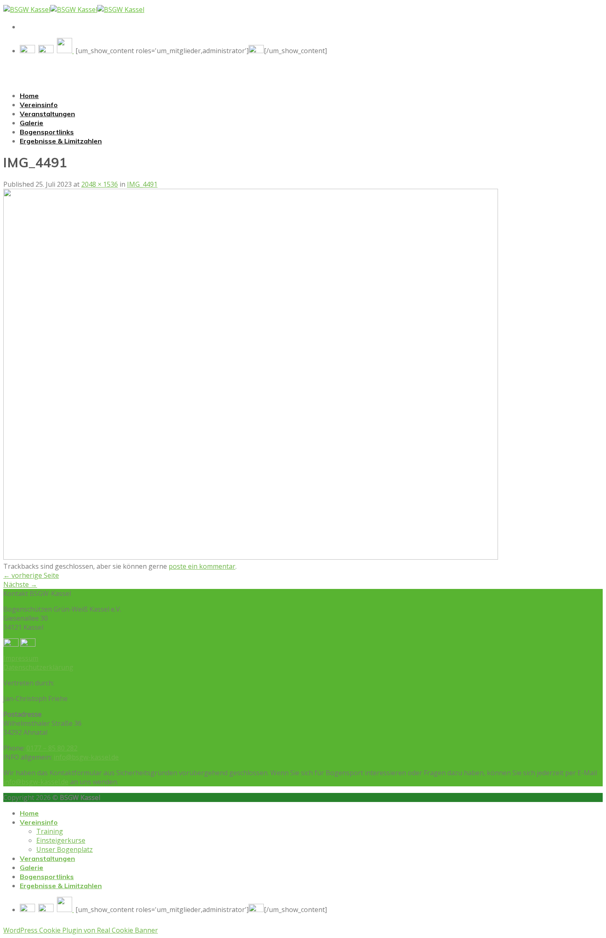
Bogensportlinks (47, 132)
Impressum (20, 658)
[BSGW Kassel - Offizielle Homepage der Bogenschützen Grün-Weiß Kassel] (73, 9)
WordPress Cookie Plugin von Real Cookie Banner (80, 930)
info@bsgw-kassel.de (86, 757)
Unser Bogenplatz (64, 849)
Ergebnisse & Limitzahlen (61, 141)
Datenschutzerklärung (38, 667)
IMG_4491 (142, 184)
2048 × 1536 (99, 184)
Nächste (20, 584)
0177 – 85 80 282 (52, 748)
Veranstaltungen (47, 114)
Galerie (31, 123)
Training (49, 831)
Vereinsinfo (39, 105)
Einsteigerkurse (60, 840)
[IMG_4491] (250, 557)
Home (29, 95)
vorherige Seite (31, 575)
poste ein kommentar (202, 566)
